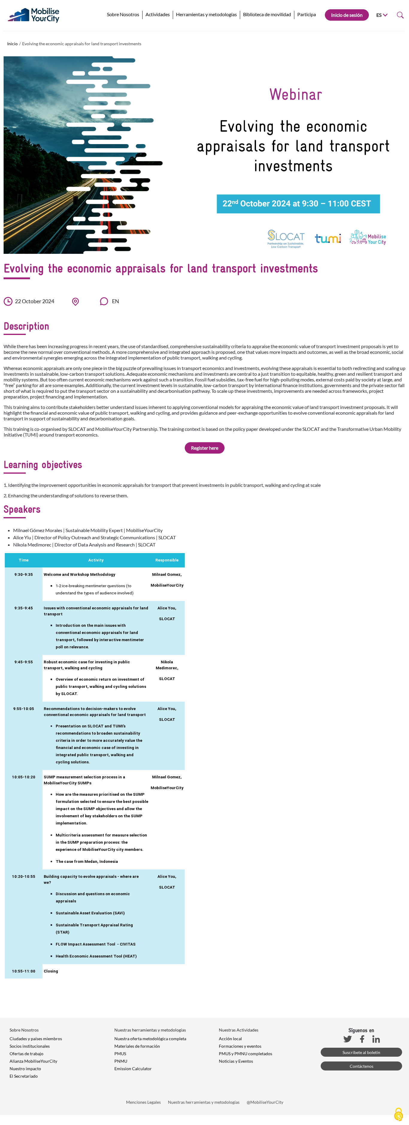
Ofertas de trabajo (26, 1053)
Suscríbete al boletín (361, 1052)
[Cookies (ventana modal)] (398, 1115)
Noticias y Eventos (236, 1061)
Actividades (158, 14)
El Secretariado (24, 1076)
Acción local (230, 1038)
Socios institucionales (30, 1046)
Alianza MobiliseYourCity (33, 1061)
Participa (306, 14)
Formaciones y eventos (240, 1046)
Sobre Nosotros (123, 14)
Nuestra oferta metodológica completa (150, 1038)
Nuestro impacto (25, 1068)
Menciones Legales (143, 1102)
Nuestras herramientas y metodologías (204, 1102)
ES (378, 15)
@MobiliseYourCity (265, 1102)
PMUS (120, 1053)
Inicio (12, 43)
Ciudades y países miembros (36, 1038)
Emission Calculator (133, 1068)
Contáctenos (361, 1066)
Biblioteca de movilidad (267, 14)
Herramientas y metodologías (206, 14)
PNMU (120, 1061)
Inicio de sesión (347, 15)
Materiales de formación (137, 1046)
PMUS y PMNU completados (245, 1053)
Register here (204, 448)
